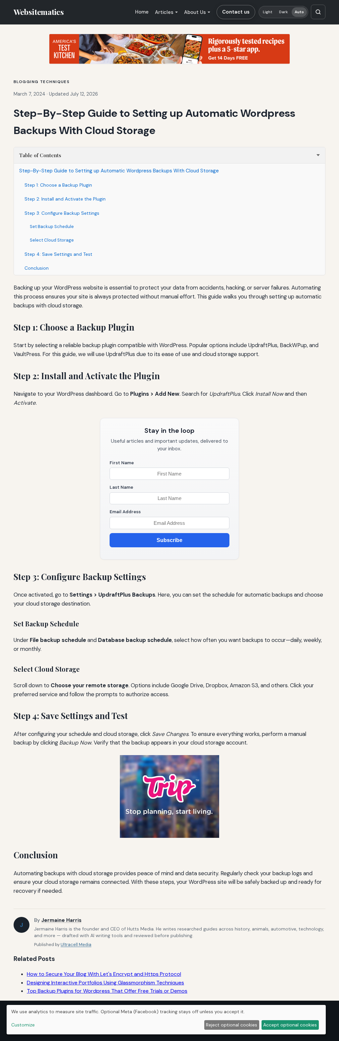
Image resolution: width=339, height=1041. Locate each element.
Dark (283, 12)
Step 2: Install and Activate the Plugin (65, 199)
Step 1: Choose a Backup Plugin (58, 185)
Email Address (125, 512)
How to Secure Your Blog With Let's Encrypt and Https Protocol (104, 974)
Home (142, 12)
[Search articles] (318, 12)
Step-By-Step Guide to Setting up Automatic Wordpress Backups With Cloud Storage (119, 170)
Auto (299, 12)
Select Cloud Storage (52, 240)
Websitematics (39, 12)
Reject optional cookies (231, 1025)
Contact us (236, 12)
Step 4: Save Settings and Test (58, 254)
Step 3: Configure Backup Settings (61, 213)
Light (268, 12)
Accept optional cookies (290, 1025)
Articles (164, 12)
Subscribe (169, 540)
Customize (23, 1025)
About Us (195, 12)
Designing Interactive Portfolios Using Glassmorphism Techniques (105, 982)
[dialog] (166, 1019)
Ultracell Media (76, 944)
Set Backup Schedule (52, 226)
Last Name (121, 487)
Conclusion (36, 268)
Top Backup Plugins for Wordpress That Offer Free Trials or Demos (107, 990)
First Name (122, 463)
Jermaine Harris (61, 920)
